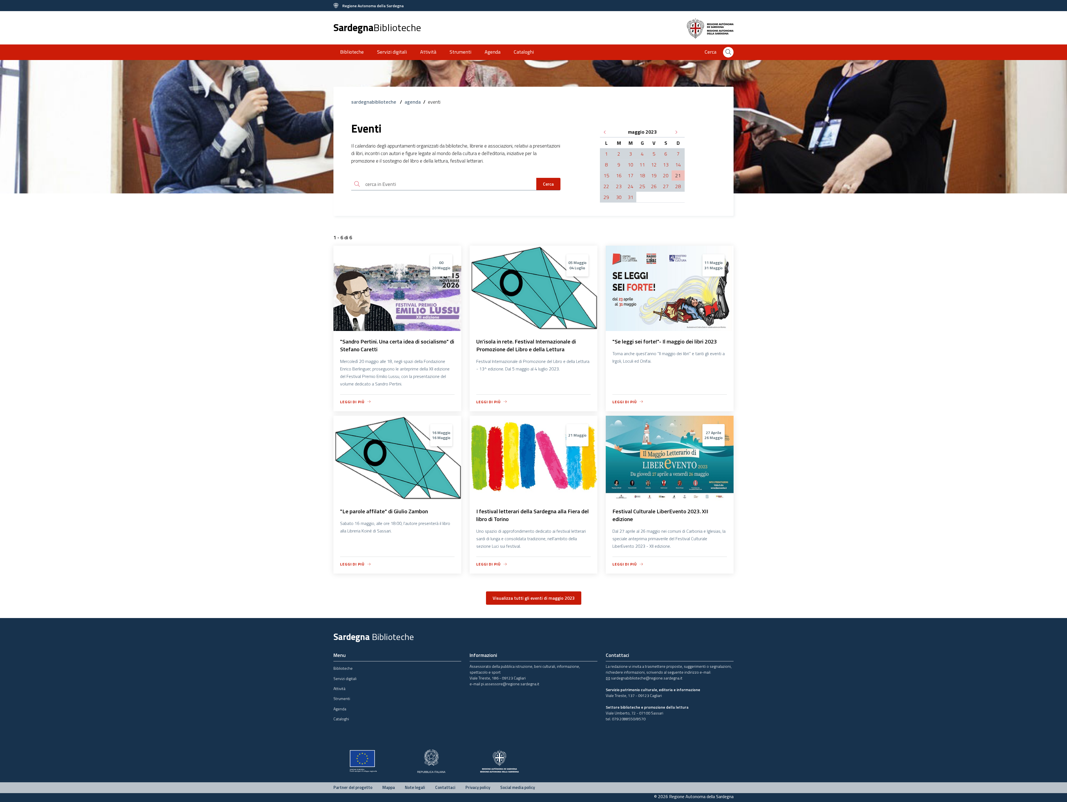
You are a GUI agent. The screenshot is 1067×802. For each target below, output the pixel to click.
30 (619, 197)
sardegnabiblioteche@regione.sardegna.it (646, 678)
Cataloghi (524, 52)
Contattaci (445, 787)
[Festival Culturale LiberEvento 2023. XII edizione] (670, 497)
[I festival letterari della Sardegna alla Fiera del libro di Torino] (533, 497)
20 (666, 175)
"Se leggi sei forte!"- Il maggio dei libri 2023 (664, 341)
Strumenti (460, 52)
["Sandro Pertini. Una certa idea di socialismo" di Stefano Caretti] (397, 327)
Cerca (548, 184)
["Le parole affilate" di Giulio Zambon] (397, 497)
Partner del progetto (352, 787)
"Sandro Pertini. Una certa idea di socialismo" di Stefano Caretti (397, 345)
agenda (413, 102)
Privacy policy (477, 787)
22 (606, 186)
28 (678, 186)
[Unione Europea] (363, 761)
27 (666, 186)
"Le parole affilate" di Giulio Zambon (384, 511)
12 (654, 164)
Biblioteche (352, 52)
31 (630, 197)
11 (642, 164)
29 (606, 197)
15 (606, 175)
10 (630, 164)
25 (642, 186)
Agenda (492, 52)
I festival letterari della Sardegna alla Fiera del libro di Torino (532, 515)
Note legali (415, 787)
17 (630, 175)
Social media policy (517, 787)
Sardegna (377, 27)
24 (630, 186)
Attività (428, 52)
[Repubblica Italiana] (431, 761)
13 (666, 164)
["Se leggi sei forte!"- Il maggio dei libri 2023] (670, 327)
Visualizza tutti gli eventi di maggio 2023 (534, 598)
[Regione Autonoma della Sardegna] (499, 761)
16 (619, 175)
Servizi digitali (392, 52)
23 (619, 186)
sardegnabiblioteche (374, 102)
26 (654, 186)
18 (642, 175)
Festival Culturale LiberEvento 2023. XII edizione (660, 515)
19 (654, 175)
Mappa (388, 787)
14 (678, 164)
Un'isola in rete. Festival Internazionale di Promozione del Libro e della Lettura (526, 345)
